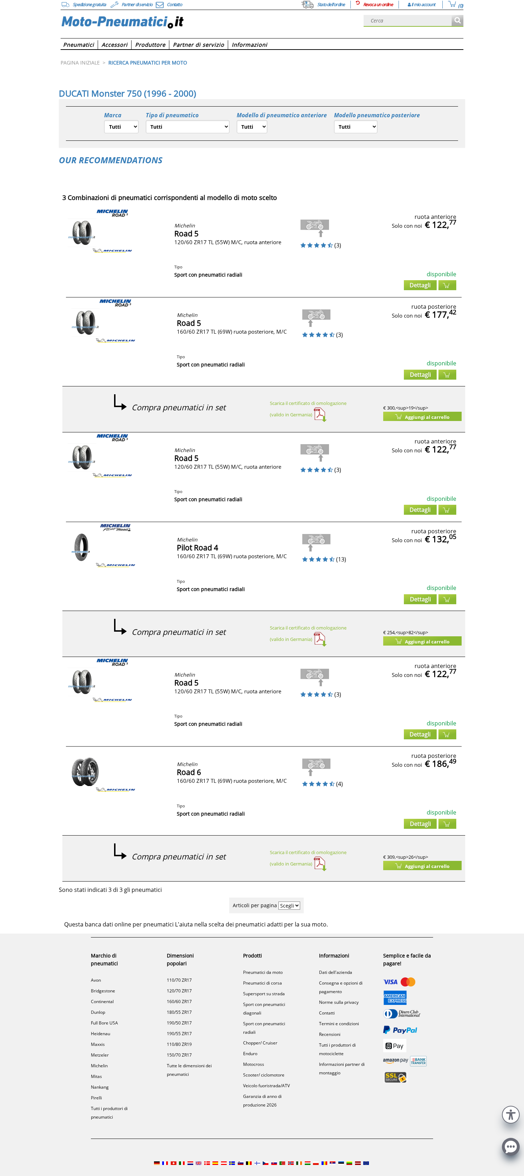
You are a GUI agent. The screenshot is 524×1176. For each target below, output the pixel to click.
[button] (511, 1113)
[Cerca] (457, 21)
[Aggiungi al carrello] (447, 285)
